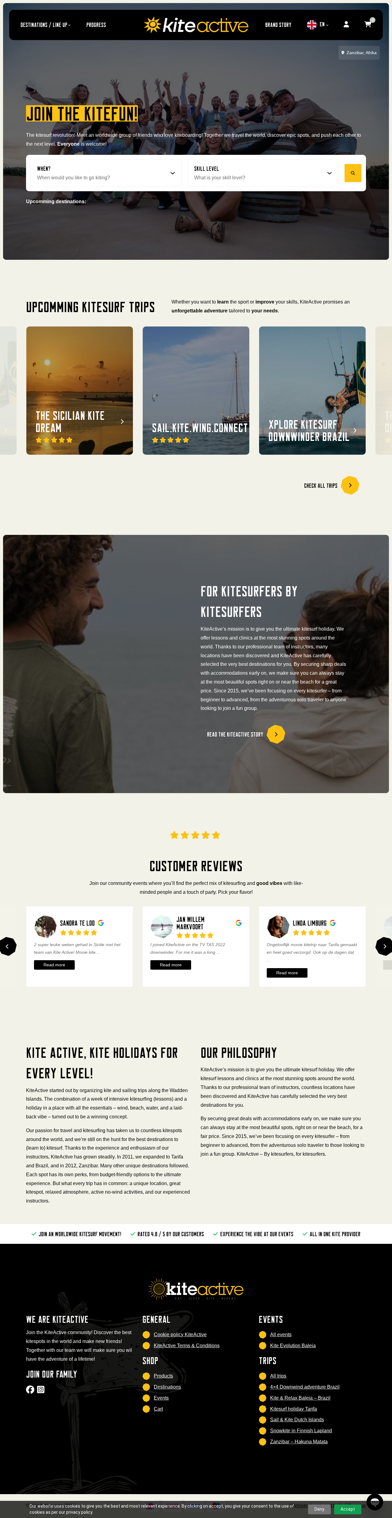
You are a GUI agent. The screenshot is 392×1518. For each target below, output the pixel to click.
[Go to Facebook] (31, 1391)
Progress (96, 24)
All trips (278, 1375)
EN (322, 24)
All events (281, 1334)
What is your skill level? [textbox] (219, 177)
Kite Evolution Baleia (293, 1345)
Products (163, 1375)
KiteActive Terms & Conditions (187, 1345)
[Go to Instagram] (41, 1391)
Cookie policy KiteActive (180, 1334)
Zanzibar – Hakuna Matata (299, 1441)
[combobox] (106, 177)
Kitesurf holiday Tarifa (293, 1409)
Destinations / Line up (44, 24)
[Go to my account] (346, 24)
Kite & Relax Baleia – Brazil (300, 1398)
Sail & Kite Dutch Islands (297, 1419)
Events (161, 1398)
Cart (158, 1409)
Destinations (167, 1386)
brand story (278, 24)
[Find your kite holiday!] (353, 173)
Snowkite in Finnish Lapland (301, 1430)
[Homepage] (196, 24)
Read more (54, 964)
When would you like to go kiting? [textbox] (73, 177)
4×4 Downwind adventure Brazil (305, 1386)
